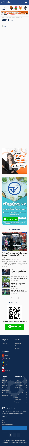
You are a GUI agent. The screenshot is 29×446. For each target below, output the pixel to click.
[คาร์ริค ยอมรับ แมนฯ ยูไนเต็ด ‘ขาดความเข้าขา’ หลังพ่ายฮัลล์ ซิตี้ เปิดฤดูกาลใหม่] (6, 272)
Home (3, 17)
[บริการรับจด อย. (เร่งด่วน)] (14, 225)
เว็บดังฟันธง (17, 348)
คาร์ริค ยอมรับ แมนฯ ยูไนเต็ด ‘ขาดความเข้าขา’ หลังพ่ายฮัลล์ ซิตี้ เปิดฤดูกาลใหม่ (18, 271)
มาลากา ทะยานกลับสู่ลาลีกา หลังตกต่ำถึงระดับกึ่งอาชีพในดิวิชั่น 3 (19, 277)
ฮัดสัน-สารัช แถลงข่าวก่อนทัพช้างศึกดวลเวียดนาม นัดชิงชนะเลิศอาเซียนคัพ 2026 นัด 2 (14, 255)
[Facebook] (10, 435)
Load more (14, 298)
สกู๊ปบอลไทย (18, 343)
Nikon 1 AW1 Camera (10, 17)
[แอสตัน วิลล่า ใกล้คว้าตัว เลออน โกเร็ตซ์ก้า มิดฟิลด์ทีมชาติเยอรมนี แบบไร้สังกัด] (6, 285)
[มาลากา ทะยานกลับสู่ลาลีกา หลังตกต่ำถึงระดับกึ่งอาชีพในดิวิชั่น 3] (6, 279)
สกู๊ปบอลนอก (18, 346)
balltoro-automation (6, 259)
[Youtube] (18, 435)
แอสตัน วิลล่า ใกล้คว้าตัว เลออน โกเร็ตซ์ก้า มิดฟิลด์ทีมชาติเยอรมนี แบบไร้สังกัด (19, 284)
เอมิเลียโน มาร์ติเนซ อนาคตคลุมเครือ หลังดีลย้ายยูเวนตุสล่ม (19, 291)
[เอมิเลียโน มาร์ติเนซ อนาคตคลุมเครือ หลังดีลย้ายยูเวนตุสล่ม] (6, 292)
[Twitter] (14, 435)
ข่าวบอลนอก (4, 346)
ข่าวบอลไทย (4, 250)
